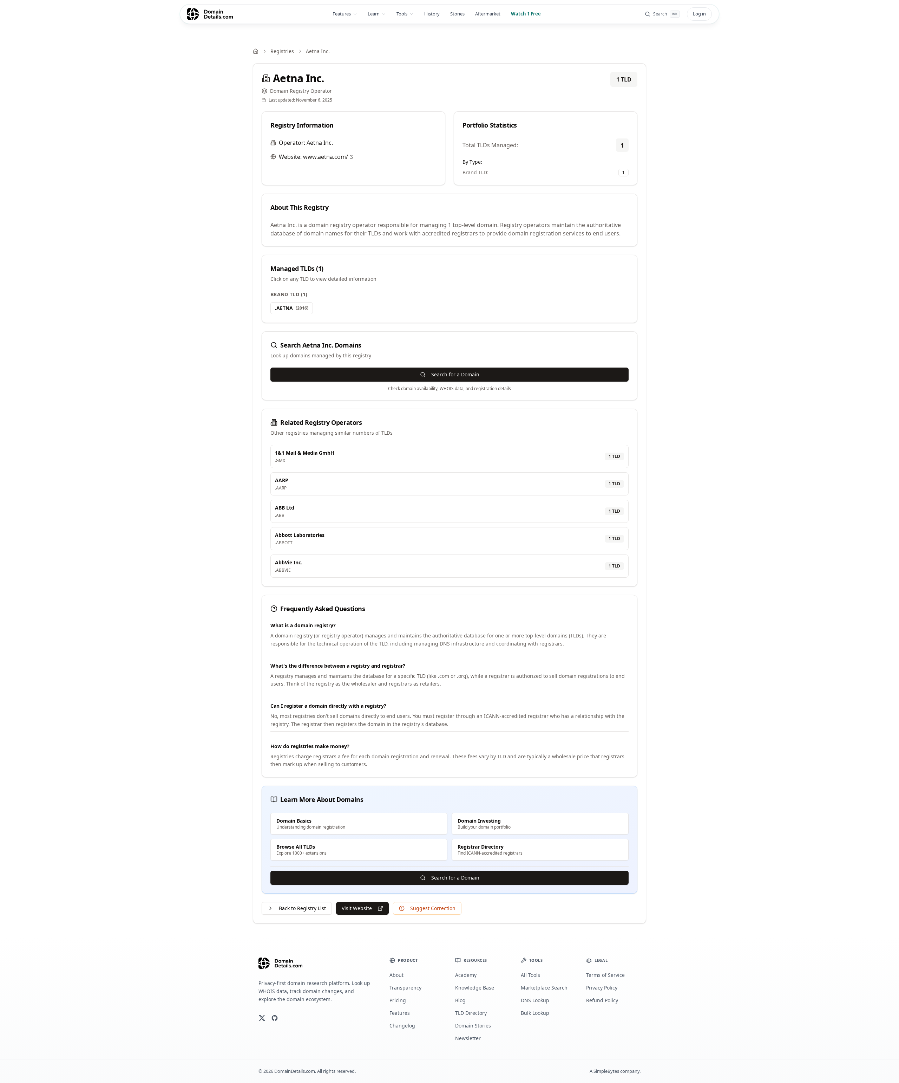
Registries (282, 51)
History (432, 14)
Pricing (397, 1000)
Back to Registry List (302, 908)
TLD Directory (471, 1013)
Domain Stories (473, 1025)
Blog (460, 1000)
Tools (401, 14)
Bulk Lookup (535, 1013)
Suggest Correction (432, 908)
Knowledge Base (474, 987)
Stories (457, 14)
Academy (466, 975)
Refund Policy (602, 1000)
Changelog (402, 1025)
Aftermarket (487, 14)
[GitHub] (274, 1018)
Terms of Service (605, 975)
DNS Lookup (535, 1000)
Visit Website (357, 908)
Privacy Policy (601, 987)
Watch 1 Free (526, 14)
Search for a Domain (455, 374)
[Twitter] (261, 1018)
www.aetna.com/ (325, 157)
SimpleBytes (606, 1071)
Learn (374, 14)
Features (342, 14)
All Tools (530, 975)
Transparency (405, 987)
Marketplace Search (544, 987)
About (396, 975)
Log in (699, 14)
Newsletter (468, 1038)
